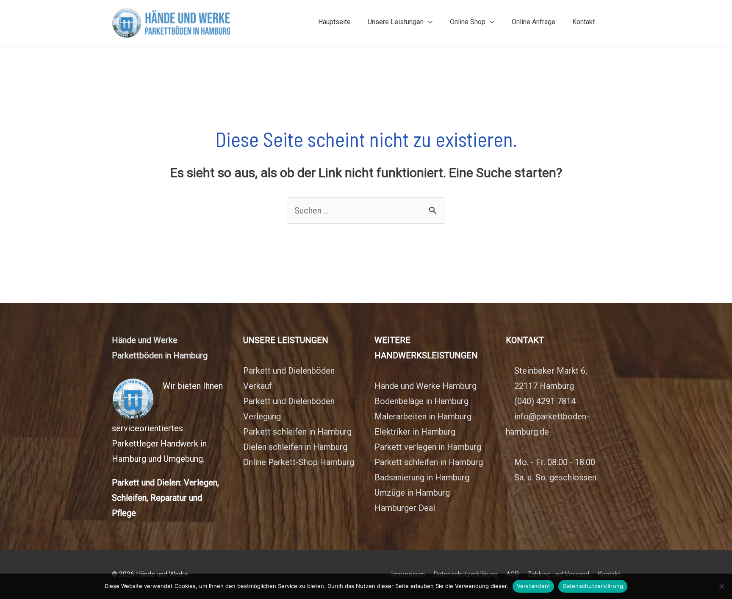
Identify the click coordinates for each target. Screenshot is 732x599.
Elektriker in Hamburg (414, 432)
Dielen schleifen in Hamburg (295, 447)
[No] (721, 586)
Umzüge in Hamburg (412, 493)
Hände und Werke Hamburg (425, 386)
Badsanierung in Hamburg (421, 477)
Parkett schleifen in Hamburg (297, 432)
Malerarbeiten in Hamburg (422, 416)
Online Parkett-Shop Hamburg (298, 462)
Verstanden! (533, 585)
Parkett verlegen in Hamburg (427, 447)
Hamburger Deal (404, 508)
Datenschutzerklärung (593, 585)
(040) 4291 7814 (545, 401)
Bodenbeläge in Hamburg (421, 401)
